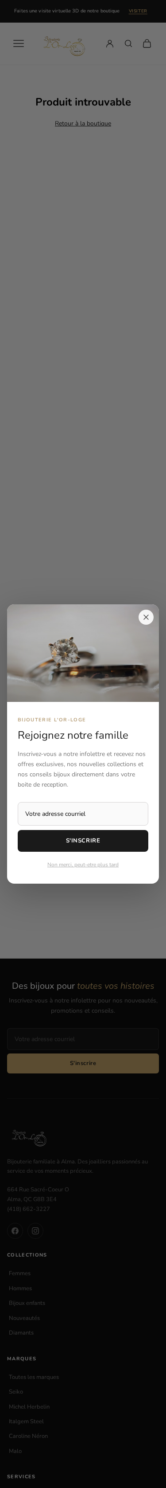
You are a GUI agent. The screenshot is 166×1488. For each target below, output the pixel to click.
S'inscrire (83, 841)
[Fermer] (146, 617)
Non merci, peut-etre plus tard (83, 864)
